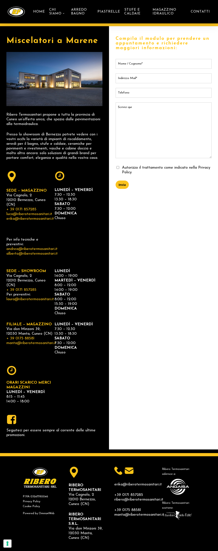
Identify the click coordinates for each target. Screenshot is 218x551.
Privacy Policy (31, 501)
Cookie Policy (31, 506)
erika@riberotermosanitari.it (30, 219)
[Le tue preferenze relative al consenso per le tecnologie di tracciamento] (7, 544)
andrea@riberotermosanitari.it (31, 249)
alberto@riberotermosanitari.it (32, 254)
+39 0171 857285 (128, 495)
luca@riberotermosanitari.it (29, 214)
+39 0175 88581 (127, 510)
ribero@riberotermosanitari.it (138, 500)
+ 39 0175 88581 (20, 338)
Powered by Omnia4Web (38, 513)
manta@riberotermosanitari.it (31, 343)
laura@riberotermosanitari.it (30, 299)
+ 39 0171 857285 (21, 209)
